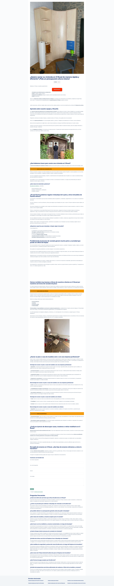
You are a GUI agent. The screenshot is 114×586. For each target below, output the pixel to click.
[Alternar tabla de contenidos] (58, 82)
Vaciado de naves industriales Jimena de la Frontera (76, 583)
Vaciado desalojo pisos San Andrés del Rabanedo (56, 583)
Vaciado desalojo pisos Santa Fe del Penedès (36, 583)
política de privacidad (39, 491)
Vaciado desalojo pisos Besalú (53, 580)
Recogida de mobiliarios (34, 185)
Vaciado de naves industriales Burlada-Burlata (75, 580)
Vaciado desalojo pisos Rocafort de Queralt (35, 580)
